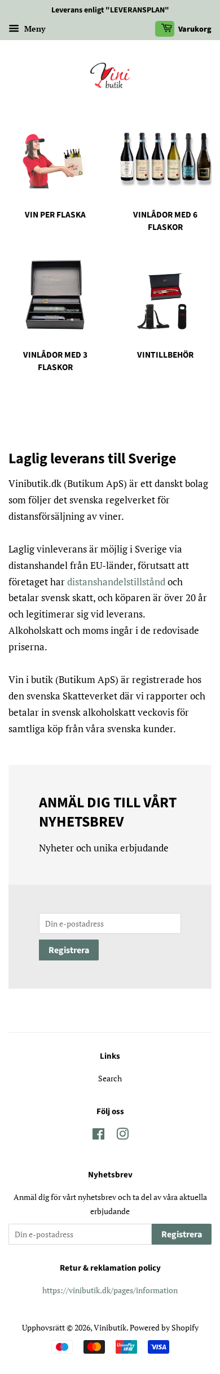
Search (110, 1078)
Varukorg (194, 29)
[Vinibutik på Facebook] (98, 1135)
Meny (33, 28)
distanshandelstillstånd (117, 581)
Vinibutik (110, 1327)
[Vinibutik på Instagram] (122, 1135)
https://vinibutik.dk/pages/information (110, 1290)
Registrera (69, 950)
